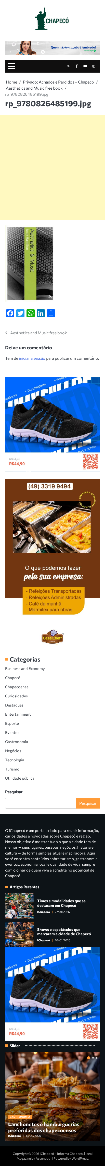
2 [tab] (93, 1058)
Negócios (13, 750)
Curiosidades (16, 696)
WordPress (80, 1158)
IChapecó (43, 911)
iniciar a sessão (32, 358)
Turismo (12, 769)
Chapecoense (17, 686)
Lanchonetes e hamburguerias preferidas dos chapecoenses (43, 1127)
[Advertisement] (52, 167)
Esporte (12, 723)
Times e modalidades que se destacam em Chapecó (61, 903)
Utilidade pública (19, 778)
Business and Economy (25, 668)
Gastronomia (16, 741)
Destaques (14, 705)
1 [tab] (88, 1057)
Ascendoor (44, 1158)
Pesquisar (14, 791)
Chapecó (12, 677)
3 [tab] (96, 1058)
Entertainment (18, 714)
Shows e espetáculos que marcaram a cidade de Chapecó (64, 931)
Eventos (12, 732)
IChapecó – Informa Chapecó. (62, 1154)
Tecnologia (14, 760)
